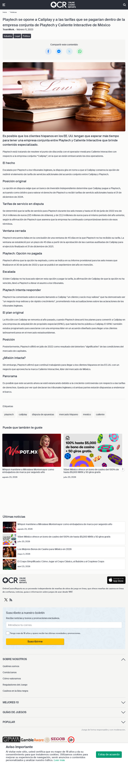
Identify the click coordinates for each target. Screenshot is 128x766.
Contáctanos (9, 672)
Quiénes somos (11, 666)
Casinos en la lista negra (15, 690)
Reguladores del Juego (15, 684)
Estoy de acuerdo (109, 754)
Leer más (59, 760)
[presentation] (122, 469)
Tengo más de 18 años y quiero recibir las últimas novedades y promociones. (45, 633)
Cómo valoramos (12, 678)
